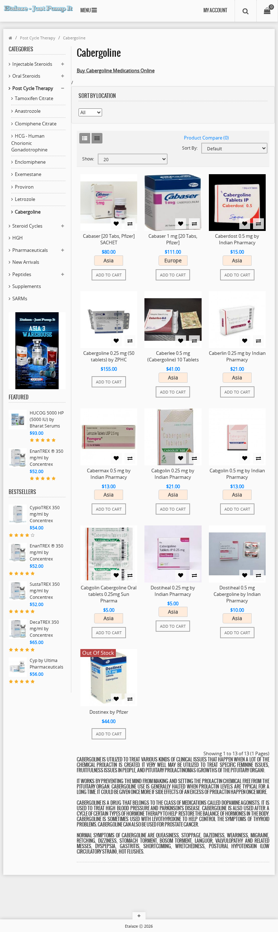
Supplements (26, 286)
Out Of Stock (98, 652)
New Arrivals (25, 262)
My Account (215, 10)
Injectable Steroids (32, 64)
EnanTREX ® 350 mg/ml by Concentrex (46, 457)
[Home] (10, 37)
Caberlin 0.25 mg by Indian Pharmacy (237, 356)
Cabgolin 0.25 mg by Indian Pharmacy (172, 473)
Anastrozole (28, 111)
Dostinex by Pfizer (108, 712)
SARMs (19, 298)
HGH (17, 238)
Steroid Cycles (27, 226)
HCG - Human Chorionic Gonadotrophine (29, 143)
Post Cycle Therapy (37, 37)
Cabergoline (74, 37)
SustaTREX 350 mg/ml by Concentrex (45, 590)
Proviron (24, 187)
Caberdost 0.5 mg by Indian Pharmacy (237, 239)
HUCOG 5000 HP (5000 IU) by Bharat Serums (47, 419)
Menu (86, 10)
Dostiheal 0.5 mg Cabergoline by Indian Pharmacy (237, 594)
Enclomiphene (30, 162)
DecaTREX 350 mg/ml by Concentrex (44, 628)
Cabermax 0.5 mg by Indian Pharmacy (109, 473)
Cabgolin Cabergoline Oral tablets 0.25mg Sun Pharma (108, 594)
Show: (88, 159)
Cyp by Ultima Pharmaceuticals (46, 663)
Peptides (21, 274)
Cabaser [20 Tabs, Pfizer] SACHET (109, 239)
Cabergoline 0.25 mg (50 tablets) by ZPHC (108, 356)
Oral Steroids (26, 76)
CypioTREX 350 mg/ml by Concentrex (45, 514)
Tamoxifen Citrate (34, 98)
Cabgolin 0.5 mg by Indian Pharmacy (237, 473)
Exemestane (28, 174)
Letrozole (25, 199)
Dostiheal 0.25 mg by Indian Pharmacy (173, 590)
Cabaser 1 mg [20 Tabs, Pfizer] (172, 239)
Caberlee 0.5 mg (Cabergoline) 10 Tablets (173, 356)
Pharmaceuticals (30, 250)
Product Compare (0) (206, 137)
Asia (109, 260)
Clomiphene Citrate (35, 123)
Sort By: (190, 148)
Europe (173, 260)
